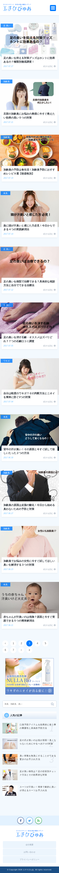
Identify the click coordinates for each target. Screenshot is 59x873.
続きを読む (48, 66)
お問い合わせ (29, 852)
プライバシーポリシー (29, 859)
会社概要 (29, 845)
